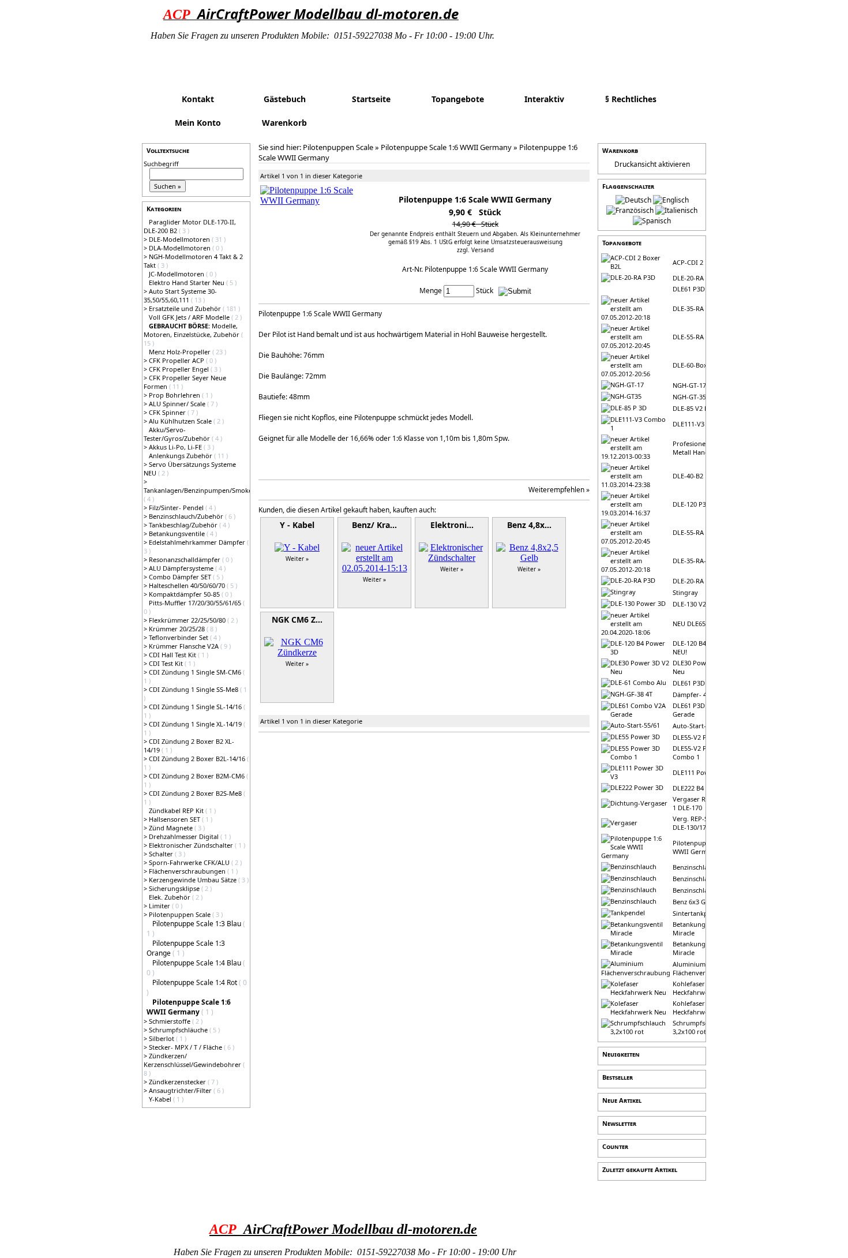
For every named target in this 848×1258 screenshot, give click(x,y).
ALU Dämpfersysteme (182, 568)
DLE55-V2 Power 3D (702, 737)
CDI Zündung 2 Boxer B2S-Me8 (196, 793)
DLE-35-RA (688, 308)
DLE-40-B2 (688, 475)
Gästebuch (285, 98)
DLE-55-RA (688, 336)
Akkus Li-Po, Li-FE (176, 447)
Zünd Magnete (171, 827)
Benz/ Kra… (374, 524)
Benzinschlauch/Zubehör (187, 516)
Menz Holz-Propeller (180, 351)
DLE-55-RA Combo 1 (703, 532)
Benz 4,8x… (529, 524)
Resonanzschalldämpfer (185, 559)
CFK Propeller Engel (180, 369)
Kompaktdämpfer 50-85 (185, 594)
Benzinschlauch (696, 867)
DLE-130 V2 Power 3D (705, 604)
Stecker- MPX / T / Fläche (186, 1047)
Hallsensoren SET (175, 819)
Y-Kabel (161, 1099)
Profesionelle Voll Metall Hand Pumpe (702, 447)
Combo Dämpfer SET (181, 576)
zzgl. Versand (475, 250)
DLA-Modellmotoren (180, 248)
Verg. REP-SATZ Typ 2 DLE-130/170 (704, 823)
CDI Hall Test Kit (173, 654)
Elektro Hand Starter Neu (187, 282)
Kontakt (198, 98)
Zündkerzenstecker (178, 1081)
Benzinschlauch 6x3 (702, 890)
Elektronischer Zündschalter (192, 845)
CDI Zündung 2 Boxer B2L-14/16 (198, 758)
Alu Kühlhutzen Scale (181, 421)
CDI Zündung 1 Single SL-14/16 (196, 706)
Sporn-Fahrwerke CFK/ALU (190, 862)
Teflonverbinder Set (179, 637)
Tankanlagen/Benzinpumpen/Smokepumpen (210, 490)
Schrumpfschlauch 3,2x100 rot (700, 1027)
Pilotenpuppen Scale (180, 914)
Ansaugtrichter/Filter (181, 1090)
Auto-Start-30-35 (697, 725)
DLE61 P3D (689, 288)
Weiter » (297, 559)
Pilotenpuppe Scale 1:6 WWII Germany (446, 147)
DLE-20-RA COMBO (701, 580)
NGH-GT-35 (689, 396)
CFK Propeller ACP (177, 360)
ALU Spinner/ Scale (178, 403)
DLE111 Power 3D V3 (704, 772)
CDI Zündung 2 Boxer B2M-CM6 (197, 776)
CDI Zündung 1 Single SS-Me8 (194, 689)
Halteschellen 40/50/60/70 (188, 585)
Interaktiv (544, 98)
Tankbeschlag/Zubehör (184, 525)
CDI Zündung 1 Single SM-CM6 (196, 672)
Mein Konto (198, 122)
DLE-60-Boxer (693, 365)
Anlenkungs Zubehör (181, 455)
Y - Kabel (297, 524)
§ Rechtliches (630, 98)
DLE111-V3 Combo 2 (703, 424)
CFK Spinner (168, 412)
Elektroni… (452, 524)
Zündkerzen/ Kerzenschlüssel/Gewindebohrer (193, 1060)
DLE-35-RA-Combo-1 (703, 560)
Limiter (160, 905)
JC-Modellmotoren (177, 273)
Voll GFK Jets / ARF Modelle (190, 317)
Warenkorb (284, 122)
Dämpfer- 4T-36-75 (701, 694)
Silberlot (162, 1038)
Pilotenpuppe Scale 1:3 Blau (197, 923)
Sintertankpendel (699, 913)
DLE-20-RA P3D (695, 278)
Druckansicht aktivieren (652, 164)
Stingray (685, 592)
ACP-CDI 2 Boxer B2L (704, 262)
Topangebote (457, 98)
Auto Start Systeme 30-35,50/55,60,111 (180, 295)
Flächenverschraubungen (188, 871)
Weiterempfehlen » (559, 490)
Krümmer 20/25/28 (178, 628)
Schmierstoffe (170, 1021)
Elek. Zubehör (170, 897)
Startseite (371, 98)
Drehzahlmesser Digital (184, 836)
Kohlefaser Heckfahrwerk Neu (701, 988)
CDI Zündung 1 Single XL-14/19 (196, 724)
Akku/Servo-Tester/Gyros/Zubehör (178, 434)
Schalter (162, 853)
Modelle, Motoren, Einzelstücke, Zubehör (192, 330)
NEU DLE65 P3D (696, 623)
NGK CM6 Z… (297, 619)
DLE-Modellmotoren (180, 239)
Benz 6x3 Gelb (694, 901)
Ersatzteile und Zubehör (186, 308)
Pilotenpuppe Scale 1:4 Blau (197, 963)
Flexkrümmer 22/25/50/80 (188, 620)
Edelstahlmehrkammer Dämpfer (198, 542)
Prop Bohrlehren (175, 395)
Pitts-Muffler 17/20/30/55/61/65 (196, 602)
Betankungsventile (178, 533)
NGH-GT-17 (689, 385)
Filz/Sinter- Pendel (177, 507)
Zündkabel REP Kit (177, 810)
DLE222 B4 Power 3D (704, 788)
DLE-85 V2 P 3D (695, 408)
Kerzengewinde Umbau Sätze (193, 879)
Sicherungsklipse (175, 888)
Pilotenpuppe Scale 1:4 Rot (195, 982)
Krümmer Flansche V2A (184, 646)
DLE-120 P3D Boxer (701, 504)
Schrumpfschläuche (179, 1029)
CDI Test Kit (167, 663)
